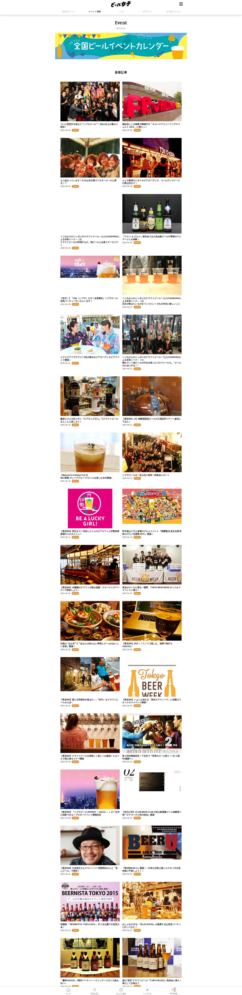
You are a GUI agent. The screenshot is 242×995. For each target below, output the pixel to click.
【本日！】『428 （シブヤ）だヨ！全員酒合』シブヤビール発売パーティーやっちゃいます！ (89, 299)
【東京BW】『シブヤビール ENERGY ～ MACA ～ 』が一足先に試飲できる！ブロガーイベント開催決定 (90, 813)
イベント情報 (94, 11)
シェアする (147, 989)
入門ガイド (147, 11)
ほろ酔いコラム (173, 11)
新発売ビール (68, 11)
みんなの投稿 (121, 989)
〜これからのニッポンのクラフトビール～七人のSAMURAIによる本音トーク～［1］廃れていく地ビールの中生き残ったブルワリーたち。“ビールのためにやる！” (151, 361)
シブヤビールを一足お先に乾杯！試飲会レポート (145, 475)
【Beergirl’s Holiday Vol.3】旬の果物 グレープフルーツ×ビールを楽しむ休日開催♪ (86, 476)
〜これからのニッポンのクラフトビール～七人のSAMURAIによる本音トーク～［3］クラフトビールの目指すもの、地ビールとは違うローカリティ (90, 240)
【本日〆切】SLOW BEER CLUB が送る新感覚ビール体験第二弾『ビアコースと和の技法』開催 (151, 813)
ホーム (68, 989)
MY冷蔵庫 (174, 989)
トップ (121, 11)
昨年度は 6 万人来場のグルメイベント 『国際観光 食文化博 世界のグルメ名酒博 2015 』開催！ (152, 532)
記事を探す (94, 989)
